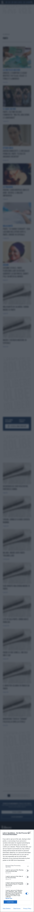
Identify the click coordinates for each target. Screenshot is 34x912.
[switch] (27, 871)
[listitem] (17, 866)
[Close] (30, 833)
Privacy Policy (27, 908)
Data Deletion (7, 908)
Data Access (16, 908)
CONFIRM (10, 902)
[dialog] (17, 871)
